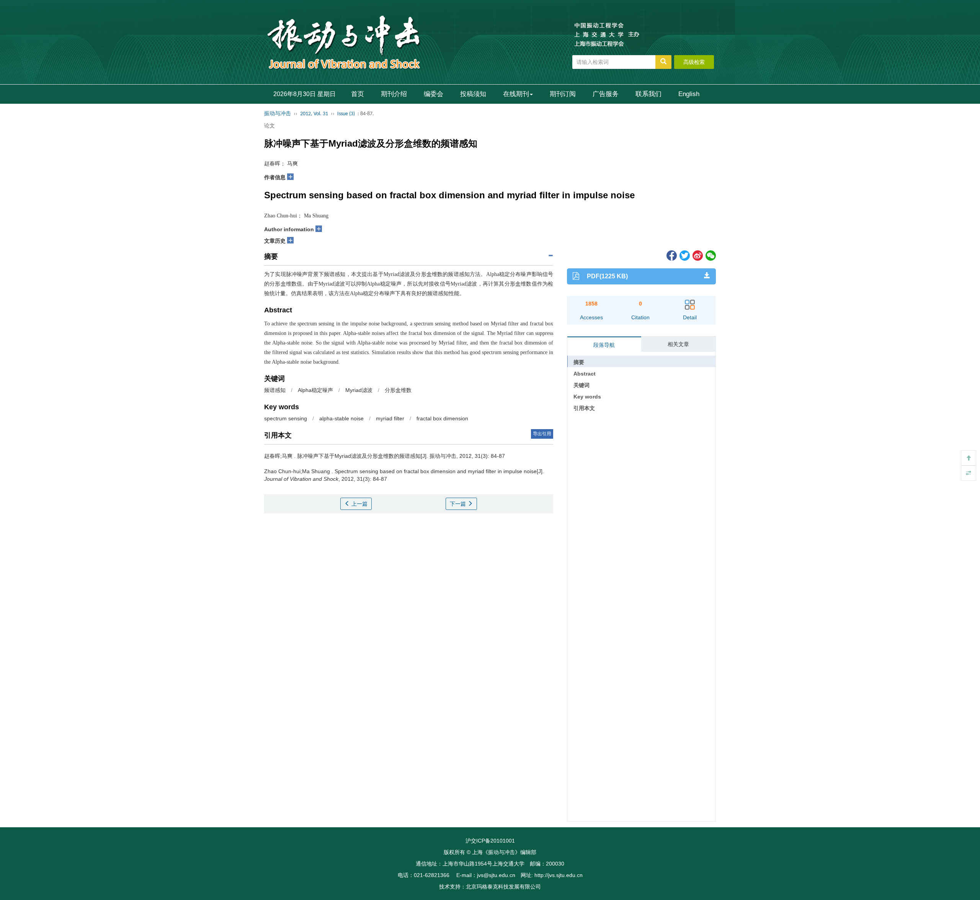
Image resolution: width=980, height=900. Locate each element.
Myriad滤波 (358, 390)
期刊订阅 (563, 94)
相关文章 (678, 344)
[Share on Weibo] (697, 255)
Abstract (584, 374)
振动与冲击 (277, 114)
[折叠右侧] (968, 473)
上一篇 (359, 504)
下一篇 (458, 504)
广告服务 (606, 94)
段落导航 (604, 345)
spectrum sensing (285, 418)
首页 (357, 94)
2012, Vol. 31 (314, 114)
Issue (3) (346, 114)
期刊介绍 (394, 94)
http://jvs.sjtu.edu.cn (558, 875)
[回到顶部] (968, 458)
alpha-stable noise (341, 418)
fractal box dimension (442, 418)
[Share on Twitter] (684, 255)
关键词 (581, 385)
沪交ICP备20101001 (490, 841)
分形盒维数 (398, 390)
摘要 (578, 362)
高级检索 (694, 62)
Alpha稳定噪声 (315, 390)
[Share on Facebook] (671, 255)
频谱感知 (275, 390)
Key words (587, 397)
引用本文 (584, 408)
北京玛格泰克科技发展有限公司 (503, 887)
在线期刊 (516, 94)
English (688, 94)
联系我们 (648, 94)
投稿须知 (473, 94)
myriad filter (390, 418)
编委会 (433, 94)
